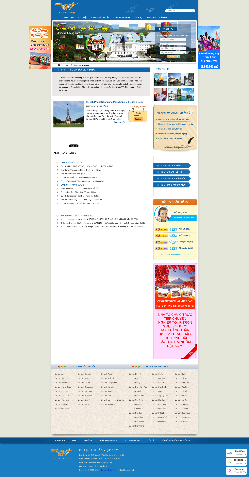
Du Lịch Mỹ (59, 378)
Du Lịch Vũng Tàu (159, 383)
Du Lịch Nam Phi (84, 400)
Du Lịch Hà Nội (181, 396)
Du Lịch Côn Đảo (181, 404)
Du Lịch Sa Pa (157, 374)
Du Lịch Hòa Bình (136, 417)
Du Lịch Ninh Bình (136, 374)
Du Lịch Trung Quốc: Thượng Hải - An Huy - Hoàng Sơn (82, 181)
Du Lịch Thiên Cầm (136, 409)
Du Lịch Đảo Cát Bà (159, 387)
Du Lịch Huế (180, 374)
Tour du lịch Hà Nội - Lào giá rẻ (73, 174)
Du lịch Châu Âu (69, 65)
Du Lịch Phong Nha (136, 396)
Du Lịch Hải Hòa (158, 400)
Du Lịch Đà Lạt (134, 383)
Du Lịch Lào (106, 396)
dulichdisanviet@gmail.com (178, 254)
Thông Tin (151, 18)
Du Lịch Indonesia (62, 396)
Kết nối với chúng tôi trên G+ (176, 440)
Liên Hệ (163, 18)
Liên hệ (151, 440)
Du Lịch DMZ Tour (159, 409)
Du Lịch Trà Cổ (181, 400)
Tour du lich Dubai (62, 409)
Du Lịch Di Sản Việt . (109, 470)
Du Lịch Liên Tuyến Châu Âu (112, 400)
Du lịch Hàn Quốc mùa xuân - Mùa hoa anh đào (79, 177)
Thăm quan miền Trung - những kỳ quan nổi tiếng (80, 188)
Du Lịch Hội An (158, 391)
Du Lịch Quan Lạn (136, 404)
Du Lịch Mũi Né (181, 391)
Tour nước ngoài (100, 18)
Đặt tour (138, 119)
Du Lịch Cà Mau (181, 422)
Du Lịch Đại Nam (135, 413)
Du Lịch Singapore (85, 387)
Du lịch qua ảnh (132, 440)
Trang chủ (59, 440)
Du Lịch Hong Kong (109, 387)
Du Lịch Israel (83, 378)
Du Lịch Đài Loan (85, 391)
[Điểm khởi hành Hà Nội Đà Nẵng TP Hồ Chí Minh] (173, 40)
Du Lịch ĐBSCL (158, 413)
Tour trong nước (121, 18)
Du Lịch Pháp (106, 374)
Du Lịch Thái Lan (61, 391)
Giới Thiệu (82, 18)
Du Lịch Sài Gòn (181, 409)
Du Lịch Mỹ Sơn (181, 378)
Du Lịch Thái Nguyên (183, 417)
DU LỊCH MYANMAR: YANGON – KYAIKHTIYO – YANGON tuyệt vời (87, 166)
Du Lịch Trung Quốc (63, 387)
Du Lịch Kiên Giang (136, 426)
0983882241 (240, 461)
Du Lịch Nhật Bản (108, 378)
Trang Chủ (68, 18)
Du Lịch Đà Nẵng (158, 378)
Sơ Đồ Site (88, 440)
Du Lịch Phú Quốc (159, 404)
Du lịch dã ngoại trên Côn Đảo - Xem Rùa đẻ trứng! (81, 196)
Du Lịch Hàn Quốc (62, 383)
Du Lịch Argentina (108, 404)
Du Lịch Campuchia (109, 383)
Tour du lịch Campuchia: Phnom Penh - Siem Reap (81, 170)
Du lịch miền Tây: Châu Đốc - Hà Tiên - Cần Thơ (80, 203)
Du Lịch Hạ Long (135, 378)
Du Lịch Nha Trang (182, 413)
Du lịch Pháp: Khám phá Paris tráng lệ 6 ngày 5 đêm (114, 102)
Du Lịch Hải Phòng (136, 422)
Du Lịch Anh (60, 374)
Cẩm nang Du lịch (108, 440)
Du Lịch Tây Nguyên (160, 396)
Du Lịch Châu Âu (61, 404)
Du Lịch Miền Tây (182, 383)
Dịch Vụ (138, 18)
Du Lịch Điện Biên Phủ (138, 387)
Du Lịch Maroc (83, 404)
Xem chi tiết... (120, 122)
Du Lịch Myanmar (85, 396)
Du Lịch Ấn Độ (107, 391)
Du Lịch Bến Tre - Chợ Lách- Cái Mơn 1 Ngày (79, 192)
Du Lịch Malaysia (62, 400)
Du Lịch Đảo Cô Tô (159, 417)
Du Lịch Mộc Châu (182, 387)
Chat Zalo (240, 452)
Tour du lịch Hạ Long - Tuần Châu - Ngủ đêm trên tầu (81, 200)
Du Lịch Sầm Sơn (136, 400)
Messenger (240, 470)
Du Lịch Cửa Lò (135, 391)
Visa (74, 440)
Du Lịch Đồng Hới (159, 422)
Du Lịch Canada (84, 374)
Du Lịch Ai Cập (84, 383)
